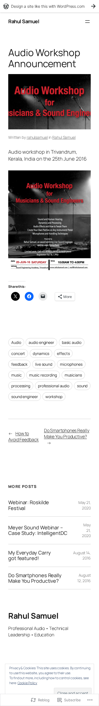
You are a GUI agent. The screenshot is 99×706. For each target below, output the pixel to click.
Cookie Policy (27, 683)
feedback (19, 364)
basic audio (71, 342)
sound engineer (24, 396)
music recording (43, 375)
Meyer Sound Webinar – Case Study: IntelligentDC (37, 530)
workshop (53, 396)
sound (82, 385)
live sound (43, 364)
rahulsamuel (37, 137)
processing (20, 385)
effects (63, 353)
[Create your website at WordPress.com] (49, 6)
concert (18, 353)
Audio (16, 342)
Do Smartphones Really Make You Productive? (66, 433)
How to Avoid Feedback (23, 436)
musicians (73, 375)
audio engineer (41, 342)
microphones (71, 364)
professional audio (53, 385)
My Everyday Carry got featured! (29, 555)
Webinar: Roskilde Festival (28, 505)
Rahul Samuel (23, 21)
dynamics (41, 353)
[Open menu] (87, 21)
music (16, 375)
